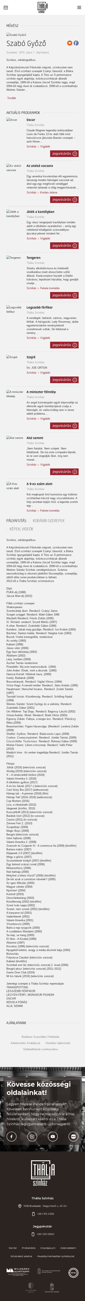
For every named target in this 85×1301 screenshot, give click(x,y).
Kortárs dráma (48, 192)
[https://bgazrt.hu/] (31, 1288)
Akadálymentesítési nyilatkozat (55, 1256)
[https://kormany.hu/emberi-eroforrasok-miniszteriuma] (49, 1273)
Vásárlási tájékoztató (57, 1043)
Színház (32, 146)
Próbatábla (28, 1247)
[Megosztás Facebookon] (76, 43)
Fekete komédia (49, 288)
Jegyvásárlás (62, 154)
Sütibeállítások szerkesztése (40, 1049)
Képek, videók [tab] (21, 529)
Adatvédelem (68, 1247)
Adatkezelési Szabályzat (25, 1043)
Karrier (13, 1247)
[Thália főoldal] (42, 7)
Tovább (11, 98)
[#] (18, 1273)
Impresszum (47, 1247)
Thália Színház (36, 125)
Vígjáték (45, 146)
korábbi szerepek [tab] (49, 521)
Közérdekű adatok (21, 1256)
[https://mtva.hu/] (73, 1273)
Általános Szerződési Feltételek (40, 1036)
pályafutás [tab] (16, 521)
